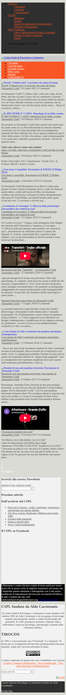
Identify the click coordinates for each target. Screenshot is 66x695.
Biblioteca (19, 18)
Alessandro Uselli (10, 88)
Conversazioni (21, 12)
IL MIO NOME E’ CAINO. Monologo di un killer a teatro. (31, 116)
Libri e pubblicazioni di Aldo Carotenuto (34, 32)
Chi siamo (13, 63)
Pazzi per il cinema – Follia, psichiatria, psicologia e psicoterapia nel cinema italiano (34, 509)
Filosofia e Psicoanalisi (25, 26)
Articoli (11, 74)
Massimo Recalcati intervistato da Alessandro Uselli (27, 300)
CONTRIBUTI (16, 77)
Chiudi (41, 599)
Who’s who (13, 71)
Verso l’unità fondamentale (21, 524)
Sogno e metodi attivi (18, 521)
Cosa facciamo (15, 65)
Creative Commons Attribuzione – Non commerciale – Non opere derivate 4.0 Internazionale (33, 664)
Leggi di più (51, 599)
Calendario (19, 6)
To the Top (6, 691)
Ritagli (17, 38)
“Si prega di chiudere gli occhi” (17, 432)
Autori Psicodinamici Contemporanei (33, 24)
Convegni (19, 9)
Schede (17, 21)
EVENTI (12, 4)
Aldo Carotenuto (16, 29)
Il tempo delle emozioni (19, 519)
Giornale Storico (16, 68)
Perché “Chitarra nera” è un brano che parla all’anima (28, 85)
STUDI (11, 15)
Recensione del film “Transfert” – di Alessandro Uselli (28, 269)
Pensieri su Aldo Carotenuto (28, 35)
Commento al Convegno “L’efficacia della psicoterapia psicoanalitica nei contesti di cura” (29, 213)
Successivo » (7, 471)
